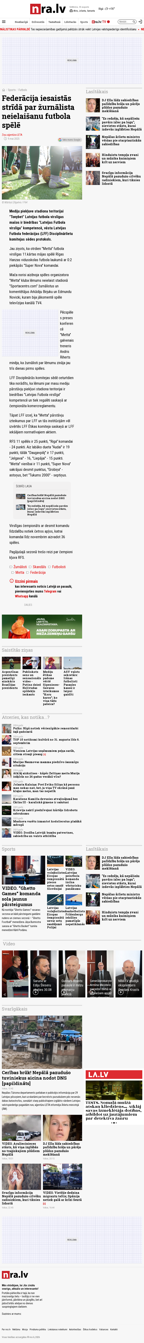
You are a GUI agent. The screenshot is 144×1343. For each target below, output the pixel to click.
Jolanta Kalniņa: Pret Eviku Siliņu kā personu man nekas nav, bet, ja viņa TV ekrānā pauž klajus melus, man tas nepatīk (46, 788)
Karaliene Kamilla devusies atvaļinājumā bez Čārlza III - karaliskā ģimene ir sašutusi (45, 800)
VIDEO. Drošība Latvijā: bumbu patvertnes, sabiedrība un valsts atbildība (43, 834)
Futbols (22, 90)
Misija (25, 1329)
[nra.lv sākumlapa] (48, 9)
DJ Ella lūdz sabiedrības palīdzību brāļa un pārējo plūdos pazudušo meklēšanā (121, 105)
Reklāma (16, 1329)
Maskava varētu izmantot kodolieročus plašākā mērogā (47, 823)
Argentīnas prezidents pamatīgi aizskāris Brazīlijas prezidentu (10, 680)
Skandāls (37, 567)
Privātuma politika (38, 1329)
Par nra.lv (6, 1329)
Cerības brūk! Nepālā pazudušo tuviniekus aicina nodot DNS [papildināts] (46, 498)
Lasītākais (97, 92)
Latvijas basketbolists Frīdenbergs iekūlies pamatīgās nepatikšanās (75, 916)
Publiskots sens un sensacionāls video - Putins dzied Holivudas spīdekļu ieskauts (31, 683)
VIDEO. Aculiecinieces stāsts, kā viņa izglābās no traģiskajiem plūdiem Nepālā (21, 1149)
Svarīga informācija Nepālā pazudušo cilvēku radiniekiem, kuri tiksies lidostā (121, 178)
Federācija (36, 572)
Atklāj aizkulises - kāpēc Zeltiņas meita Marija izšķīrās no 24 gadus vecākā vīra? (46, 774)
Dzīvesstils (38, 21)
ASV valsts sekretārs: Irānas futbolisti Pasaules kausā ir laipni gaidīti (72, 683)
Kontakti (114, 1329)
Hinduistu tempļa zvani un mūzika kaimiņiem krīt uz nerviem (120, 158)
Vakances (103, 1329)
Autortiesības (75, 1329)
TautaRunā (54, 21)
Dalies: (28, 604)
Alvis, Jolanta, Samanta (82, 11)
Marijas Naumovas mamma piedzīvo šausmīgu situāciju (46, 763)
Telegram (50, 591)
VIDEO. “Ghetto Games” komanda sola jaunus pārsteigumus (21, 896)
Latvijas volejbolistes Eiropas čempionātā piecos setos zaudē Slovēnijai (56, 879)
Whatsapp (21, 596)
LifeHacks (70, 21)
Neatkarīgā (21, 21)
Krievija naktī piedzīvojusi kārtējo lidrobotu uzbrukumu (45, 811)
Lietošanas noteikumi (57, 1329)
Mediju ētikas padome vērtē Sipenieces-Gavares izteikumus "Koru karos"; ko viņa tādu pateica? (51, 688)
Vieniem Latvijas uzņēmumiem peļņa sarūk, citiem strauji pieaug (44, 752)
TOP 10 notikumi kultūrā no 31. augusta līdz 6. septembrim (46, 741)
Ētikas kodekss (90, 1329)
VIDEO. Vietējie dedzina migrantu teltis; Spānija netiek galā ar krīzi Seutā (62, 1196)
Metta (17, 572)
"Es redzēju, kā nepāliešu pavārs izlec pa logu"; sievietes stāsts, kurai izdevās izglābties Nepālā (47, 510)
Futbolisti (57, 567)
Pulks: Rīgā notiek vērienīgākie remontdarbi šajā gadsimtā (45, 730)
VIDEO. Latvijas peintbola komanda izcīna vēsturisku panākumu (73, 879)
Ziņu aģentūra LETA (12, 134)
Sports (84, 21)
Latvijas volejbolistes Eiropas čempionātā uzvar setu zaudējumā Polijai (56, 917)
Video (9, 944)
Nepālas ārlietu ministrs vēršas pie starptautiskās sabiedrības (121, 140)
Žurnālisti (18, 567)
